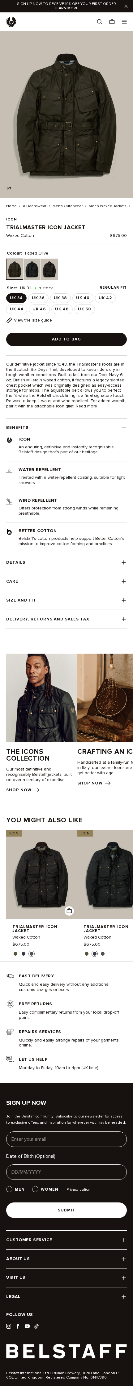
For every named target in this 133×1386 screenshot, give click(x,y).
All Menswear (34, 206)
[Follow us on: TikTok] (36, 1326)
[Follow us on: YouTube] (27, 1326)
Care (12, 581)
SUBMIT (66, 1210)
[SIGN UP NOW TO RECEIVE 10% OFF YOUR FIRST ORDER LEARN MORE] (66, 6)
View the (33, 320)
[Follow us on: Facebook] (18, 1326)
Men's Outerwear (68, 206)
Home (11, 206)
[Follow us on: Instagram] (8, 1326)
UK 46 (39, 309)
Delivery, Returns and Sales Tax (47, 619)
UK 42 (105, 297)
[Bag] (112, 21)
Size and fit (21, 600)
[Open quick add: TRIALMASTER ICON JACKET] (15, 954)
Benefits (17, 427)
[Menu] (124, 21)
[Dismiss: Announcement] (126, 6)
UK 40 (83, 297)
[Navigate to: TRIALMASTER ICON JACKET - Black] (41, 874)
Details (15, 562)
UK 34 (16, 297)
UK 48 (62, 309)
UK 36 (38, 297)
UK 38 (60, 297)
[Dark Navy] (32, 269)
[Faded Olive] (14, 269)
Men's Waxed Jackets (108, 206)
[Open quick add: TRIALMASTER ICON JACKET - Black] (69, 911)
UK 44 (17, 309)
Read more (86, 406)
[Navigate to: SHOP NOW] (41, 723)
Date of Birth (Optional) (30, 1156)
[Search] (99, 21)
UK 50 (84, 309)
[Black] (49, 269)
